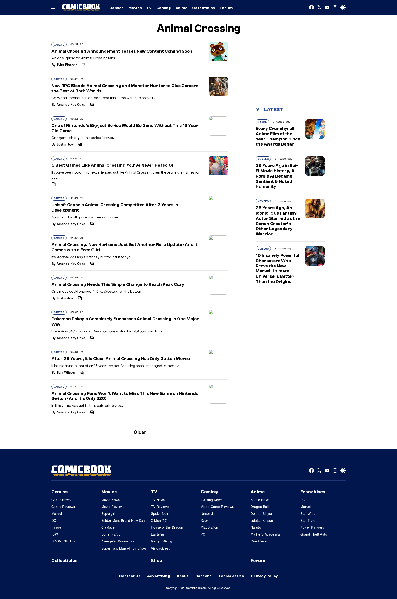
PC (203, 534)
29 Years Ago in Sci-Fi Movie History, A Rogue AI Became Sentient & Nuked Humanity (277, 176)
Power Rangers (312, 527)
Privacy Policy (264, 576)
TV (149, 8)
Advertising (158, 576)
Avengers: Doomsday (117, 541)
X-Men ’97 (159, 520)
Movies (135, 8)
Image (56, 527)
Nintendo (208, 513)
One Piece (259, 541)
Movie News (110, 499)
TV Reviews (160, 506)
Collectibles (203, 8)
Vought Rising (161, 541)
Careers (203, 576)
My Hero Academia (265, 534)
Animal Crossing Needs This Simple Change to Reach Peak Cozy (117, 284)
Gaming (163, 8)
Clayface (108, 527)
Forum (226, 8)
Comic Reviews (63, 506)
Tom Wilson (66, 372)
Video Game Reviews (217, 506)
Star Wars (307, 513)
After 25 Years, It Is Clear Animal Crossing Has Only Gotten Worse (120, 358)
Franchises (312, 491)
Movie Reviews (112, 506)
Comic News (61, 499)
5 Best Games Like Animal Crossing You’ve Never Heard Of (112, 165)
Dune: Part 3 (111, 534)
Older (140, 432)
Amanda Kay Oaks (71, 104)
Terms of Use (231, 576)
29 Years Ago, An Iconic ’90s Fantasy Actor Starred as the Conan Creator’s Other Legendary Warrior (278, 221)
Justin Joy (65, 144)
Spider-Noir (159, 513)
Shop (156, 560)
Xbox (205, 520)
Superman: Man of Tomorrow (124, 548)
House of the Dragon (167, 527)
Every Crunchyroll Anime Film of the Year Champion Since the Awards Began (278, 136)
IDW (54, 534)
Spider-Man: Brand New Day (123, 520)
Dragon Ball (260, 506)
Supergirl (108, 513)
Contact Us (129, 576)
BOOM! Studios (63, 541)
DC (53, 520)
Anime (181, 8)
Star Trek (307, 520)
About (182, 576)
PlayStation (209, 527)
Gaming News (211, 499)
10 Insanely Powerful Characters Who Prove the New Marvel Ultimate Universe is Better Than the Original (277, 268)
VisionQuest (160, 548)
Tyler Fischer (67, 64)
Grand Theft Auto (313, 534)
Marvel (56, 513)
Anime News (260, 499)
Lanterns (157, 534)
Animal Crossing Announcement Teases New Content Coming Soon (121, 51)
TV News (158, 499)
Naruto (256, 527)
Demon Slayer (261, 513)
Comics (116, 8)
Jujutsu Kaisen (262, 520)
